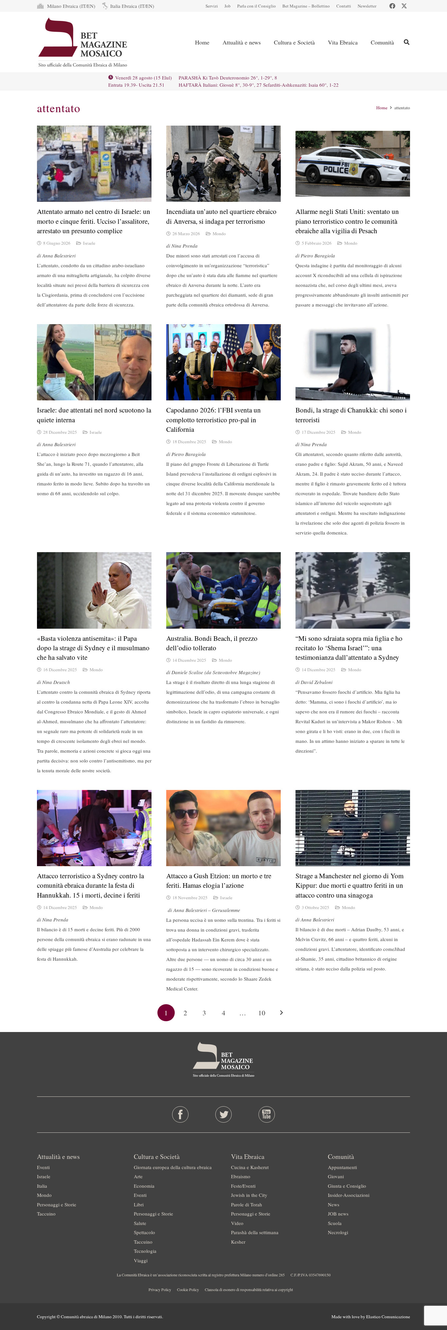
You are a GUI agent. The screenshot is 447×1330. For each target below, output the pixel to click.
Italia (42, 1185)
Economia (144, 1185)
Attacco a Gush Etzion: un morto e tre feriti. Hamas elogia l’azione (218, 880)
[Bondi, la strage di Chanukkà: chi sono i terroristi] (352, 362)
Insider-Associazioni (348, 1195)
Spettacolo (144, 1232)
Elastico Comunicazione (388, 1317)
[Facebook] (392, 6)
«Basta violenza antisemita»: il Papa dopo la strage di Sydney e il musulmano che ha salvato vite (93, 648)
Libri (139, 1204)
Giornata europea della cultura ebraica (173, 1167)
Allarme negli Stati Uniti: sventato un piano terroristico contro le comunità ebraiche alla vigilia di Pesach (347, 221)
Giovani (336, 1176)
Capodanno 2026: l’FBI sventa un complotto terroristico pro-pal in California (213, 419)
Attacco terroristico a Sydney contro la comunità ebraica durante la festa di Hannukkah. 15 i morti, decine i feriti (90, 885)
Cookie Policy (188, 1289)
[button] (407, 42)
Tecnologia (145, 1251)
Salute (140, 1223)
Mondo (219, 233)
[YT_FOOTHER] (266, 1114)
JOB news (338, 1213)
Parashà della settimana (254, 1232)
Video (237, 1223)
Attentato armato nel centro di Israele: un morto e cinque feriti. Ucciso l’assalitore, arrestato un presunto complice (93, 221)
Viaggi (141, 1260)
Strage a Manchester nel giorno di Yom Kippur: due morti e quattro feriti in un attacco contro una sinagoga (349, 885)
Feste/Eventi (243, 1185)
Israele (89, 243)
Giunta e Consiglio (347, 1185)
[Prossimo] (281, 1013)
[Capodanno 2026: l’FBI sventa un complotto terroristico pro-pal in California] (223, 362)
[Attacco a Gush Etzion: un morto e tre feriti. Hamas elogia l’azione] (223, 828)
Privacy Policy (160, 1289)
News (333, 1204)
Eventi (43, 1167)
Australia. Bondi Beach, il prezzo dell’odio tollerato (212, 643)
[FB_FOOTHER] (180, 1114)
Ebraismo (240, 1176)
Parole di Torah (246, 1204)
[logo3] (83, 42)
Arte (138, 1176)
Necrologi (338, 1232)
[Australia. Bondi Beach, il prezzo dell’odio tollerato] (223, 590)
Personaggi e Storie (56, 1204)
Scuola (335, 1223)
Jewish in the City (249, 1195)
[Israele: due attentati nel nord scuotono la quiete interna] (94, 362)
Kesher (238, 1241)
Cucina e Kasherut (250, 1167)
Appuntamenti (342, 1167)
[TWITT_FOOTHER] (223, 1114)
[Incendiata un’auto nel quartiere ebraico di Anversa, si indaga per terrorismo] (223, 164)
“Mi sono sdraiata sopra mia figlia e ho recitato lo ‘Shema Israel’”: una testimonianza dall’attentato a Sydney (348, 648)
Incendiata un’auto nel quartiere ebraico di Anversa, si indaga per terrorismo (221, 216)
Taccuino (46, 1213)
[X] (404, 6)
